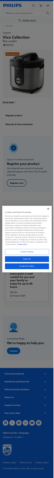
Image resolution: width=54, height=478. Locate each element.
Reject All (26, 259)
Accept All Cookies (26, 266)
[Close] (47, 209)
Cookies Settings (26, 252)
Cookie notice (21, 244)
